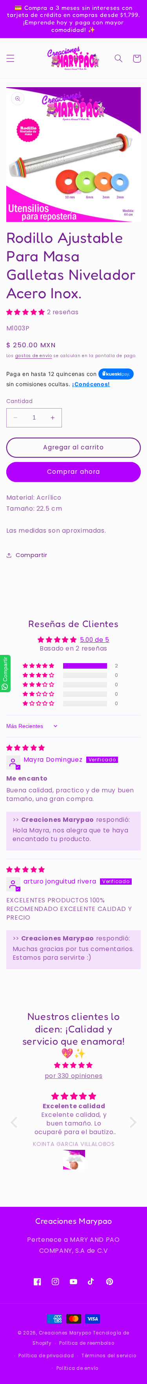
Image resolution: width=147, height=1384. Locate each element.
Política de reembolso (86, 1343)
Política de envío (77, 1368)
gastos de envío (33, 356)
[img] (25, 747)
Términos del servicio (109, 1356)
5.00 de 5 (94, 639)
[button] (10, 58)
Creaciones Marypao (65, 1333)
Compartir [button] (31, 555)
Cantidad (19, 401)
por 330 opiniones (74, 1075)
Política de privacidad (46, 1356)
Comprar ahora (73, 471)
